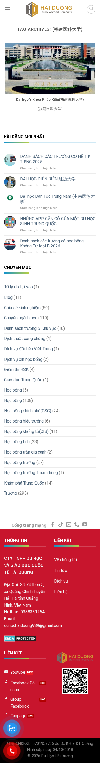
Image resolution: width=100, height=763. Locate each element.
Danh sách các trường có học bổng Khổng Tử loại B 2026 (52, 243)
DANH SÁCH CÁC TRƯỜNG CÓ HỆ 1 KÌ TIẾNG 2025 (56, 159)
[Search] (91, 9)
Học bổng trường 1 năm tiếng (31, 472)
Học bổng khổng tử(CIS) (26, 431)
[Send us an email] (68, 525)
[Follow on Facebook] (52, 525)
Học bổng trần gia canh (25, 452)
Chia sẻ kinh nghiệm (22, 307)
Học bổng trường (19, 462)
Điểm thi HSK (16, 369)
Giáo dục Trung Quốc (23, 379)
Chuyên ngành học (20, 317)
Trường (10, 493)
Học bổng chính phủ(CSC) (27, 410)
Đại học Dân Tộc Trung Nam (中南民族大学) (57, 199)
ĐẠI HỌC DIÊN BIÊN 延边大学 (48, 178)
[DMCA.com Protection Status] (20, 638)
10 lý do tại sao (18, 286)
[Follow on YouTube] (84, 525)
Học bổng (13, 390)
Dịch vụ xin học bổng (23, 359)
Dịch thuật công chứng (24, 338)
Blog (8, 297)
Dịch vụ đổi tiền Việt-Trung (28, 348)
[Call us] (76, 525)
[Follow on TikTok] (60, 525)
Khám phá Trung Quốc (24, 483)
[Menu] (7, 9)
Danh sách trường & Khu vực (30, 328)
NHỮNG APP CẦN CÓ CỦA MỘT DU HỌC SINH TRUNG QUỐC (57, 221)
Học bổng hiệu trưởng (24, 421)
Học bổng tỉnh (17, 441)
